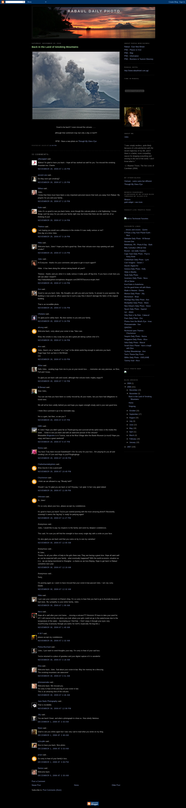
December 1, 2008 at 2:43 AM (53, 722)
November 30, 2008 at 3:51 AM (54, 676)
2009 (129, 383)
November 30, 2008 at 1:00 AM (54, 605)
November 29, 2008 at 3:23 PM (54, 253)
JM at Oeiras (129, 281)
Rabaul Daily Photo (94, 11)
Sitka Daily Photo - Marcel (134, 343)
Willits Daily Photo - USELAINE (136, 357)
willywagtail (42, 159)
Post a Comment (38, 781)
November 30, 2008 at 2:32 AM (54, 641)
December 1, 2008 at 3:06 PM (53, 762)
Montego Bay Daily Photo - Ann (136, 300)
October (132, 411)
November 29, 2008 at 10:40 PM (54, 472)
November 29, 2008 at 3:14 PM (54, 220)
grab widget (128, 202)
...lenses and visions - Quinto (135, 230)
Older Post (116, 785)
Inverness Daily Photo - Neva (135, 278)
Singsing (132, 406)
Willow (40, 188)
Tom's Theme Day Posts (134, 354)
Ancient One (129, 241)
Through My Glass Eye (133, 184)
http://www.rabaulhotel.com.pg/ (136, 71)
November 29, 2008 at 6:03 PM (54, 359)
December (133, 390)
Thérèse (41, 227)
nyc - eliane (128, 312)
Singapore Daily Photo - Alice (135, 339)
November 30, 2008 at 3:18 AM (54, 660)
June (131, 425)
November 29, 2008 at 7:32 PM (54, 381)
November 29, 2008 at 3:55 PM (54, 308)
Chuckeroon (42, 478)
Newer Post (36, 785)
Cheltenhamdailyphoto (46, 464)
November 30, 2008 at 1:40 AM (54, 627)
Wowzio (127, 200)
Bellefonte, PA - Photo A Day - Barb (138, 245)
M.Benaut (41, 387)
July (131, 421)
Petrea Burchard (44, 647)
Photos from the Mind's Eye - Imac (138, 321)
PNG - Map (128, 53)
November (133, 394)
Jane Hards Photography (47, 701)
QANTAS (128, 327)
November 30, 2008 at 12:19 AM (54, 567)
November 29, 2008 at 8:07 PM (54, 420)
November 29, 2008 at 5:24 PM (54, 321)
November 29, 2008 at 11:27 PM (54, 518)
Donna (40, 448)
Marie (40, 728)
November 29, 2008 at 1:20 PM (54, 182)
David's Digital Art (131, 266)
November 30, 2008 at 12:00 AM (54, 543)
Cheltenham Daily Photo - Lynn (136, 260)
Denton (40, 768)
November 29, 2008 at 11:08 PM (54, 491)
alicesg (40, 327)
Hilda (40, 243)
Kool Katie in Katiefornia (133, 284)
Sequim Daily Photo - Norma (135, 336)
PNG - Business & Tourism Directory (138, 59)
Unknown (41, 497)
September (133, 414)
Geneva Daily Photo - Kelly (135, 269)
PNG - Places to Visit (132, 50)
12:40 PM (53, 145)
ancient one (42, 175)
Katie (40, 207)
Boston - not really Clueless (135, 251)
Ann (39, 289)
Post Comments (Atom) (52, 790)
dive (39, 346)
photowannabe (43, 682)
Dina (39, 666)
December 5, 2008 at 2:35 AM (53, 775)
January (132, 442)
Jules (40, 259)
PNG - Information (131, 56)
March (132, 435)
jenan (40, 755)
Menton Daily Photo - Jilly (134, 294)
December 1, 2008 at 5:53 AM (53, 749)
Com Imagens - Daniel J (133, 263)
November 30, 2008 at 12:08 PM (54, 708)
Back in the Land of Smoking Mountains (55, 47)
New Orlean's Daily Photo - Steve (137, 306)
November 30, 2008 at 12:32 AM (54, 589)
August (132, 418)
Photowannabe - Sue (132, 324)
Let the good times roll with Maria (137, 287)
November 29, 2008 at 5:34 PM (54, 340)
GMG (40, 426)
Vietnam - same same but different (138, 181)
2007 (129, 447)
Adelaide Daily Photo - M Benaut (137, 239)
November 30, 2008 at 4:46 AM (54, 695)
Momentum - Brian (131, 297)
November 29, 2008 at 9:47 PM (54, 442)
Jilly (39, 715)
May (131, 428)
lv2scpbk (41, 741)
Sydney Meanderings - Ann (135, 351)
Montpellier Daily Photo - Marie (136, 303)
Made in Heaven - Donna (134, 290)
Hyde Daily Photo (131, 275)
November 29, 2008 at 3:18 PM (54, 237)
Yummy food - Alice (132, 361)
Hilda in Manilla (130, 272)
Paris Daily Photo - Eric (133, 318)
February (133, 439)
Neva (40, 612)
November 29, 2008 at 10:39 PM (54, 458)
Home (76, 785)
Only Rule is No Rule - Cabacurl (136, 315)
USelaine (41, 314)
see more (138, 202)
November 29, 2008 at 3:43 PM (54, 283)
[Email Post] (57, 145)
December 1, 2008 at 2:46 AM (53, 735)
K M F (40, 633)
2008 (129, 387)
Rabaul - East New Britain (134, 47)
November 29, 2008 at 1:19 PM (54, 169)
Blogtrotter (51, 435)
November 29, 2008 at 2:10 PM (54, 201)
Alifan (40, 365)
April (131, 432)
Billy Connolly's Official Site (135, 248)
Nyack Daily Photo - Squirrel (135, 309)
